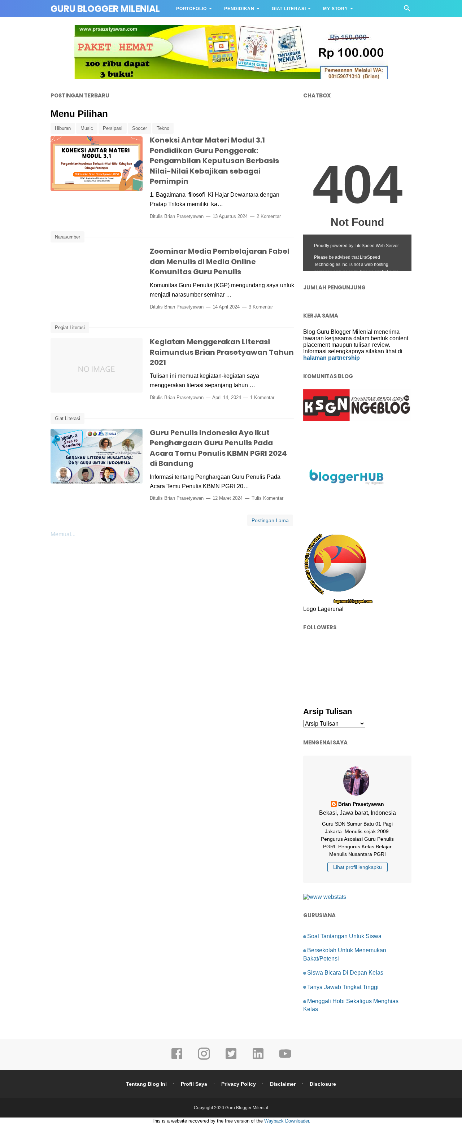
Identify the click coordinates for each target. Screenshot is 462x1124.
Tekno (163, 128)
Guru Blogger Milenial (246, 1107)
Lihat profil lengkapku (357, 867)
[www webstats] (324, 897)
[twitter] (231, 1058)
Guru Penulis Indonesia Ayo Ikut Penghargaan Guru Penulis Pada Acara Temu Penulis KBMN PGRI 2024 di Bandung (218, 448)
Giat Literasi (289, 8)
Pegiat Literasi (70, 327)
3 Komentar (261, 307)
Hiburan (63, 128)
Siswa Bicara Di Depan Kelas (345, 973)
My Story (335, 8)
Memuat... (63, 534)
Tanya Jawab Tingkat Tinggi (343, 987)
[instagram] (204, 1058)
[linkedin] (258, 1058)
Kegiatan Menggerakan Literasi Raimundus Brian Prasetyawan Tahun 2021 (222, 352)
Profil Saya (194, 1084)
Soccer (139, 128)
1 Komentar (262, 397)
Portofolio (191, 8)
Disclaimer (283, 1084)
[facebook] (177, 1058)
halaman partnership (331, 358)
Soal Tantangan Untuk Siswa (344, 936)
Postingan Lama (270, 520)
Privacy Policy (238, 1084)
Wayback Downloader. (287, 1121)
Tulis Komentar (267, 498)
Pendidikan (239, 8)
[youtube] (285, 1058)
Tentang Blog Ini (146, 1084)
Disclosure (323, 1084)
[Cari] (407, 10)
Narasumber (67, 237)
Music (86, 128)
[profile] (357, 795)
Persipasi (112, 128)
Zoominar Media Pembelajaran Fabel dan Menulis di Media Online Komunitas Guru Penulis (219, 261)
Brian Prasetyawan (184, 216)
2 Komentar (269, 216)
